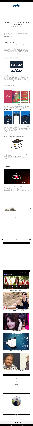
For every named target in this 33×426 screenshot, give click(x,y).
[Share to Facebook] (11, 198)
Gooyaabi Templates (21, 425)
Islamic (16, 381)
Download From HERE (16, 124)
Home (16, 239)
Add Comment (20, 26)
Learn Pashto (16, 202)
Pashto (16, 385)
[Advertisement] (16, 13)
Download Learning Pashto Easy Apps (16, 104)
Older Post (28, 239)
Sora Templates (13, 425)
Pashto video (16, 388)
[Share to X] (4, 198)
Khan (16, 382)
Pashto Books (16, 387)
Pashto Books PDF (15, 151)
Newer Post (4, 239)
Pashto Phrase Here (18, 156)
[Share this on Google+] (6, 198)
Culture (16, 378)
